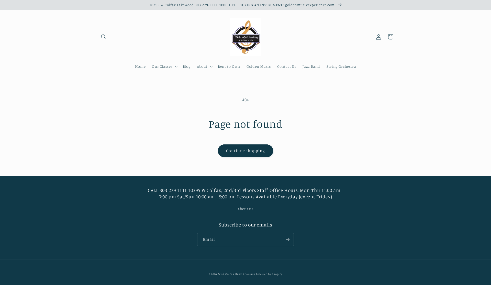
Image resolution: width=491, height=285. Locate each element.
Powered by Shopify (269, 274)
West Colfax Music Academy (236, 274)
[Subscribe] (288, 239)
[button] (104, 37)
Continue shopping (245, 150)
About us (245, 209)
